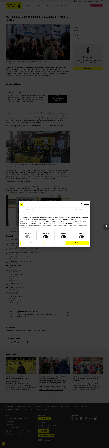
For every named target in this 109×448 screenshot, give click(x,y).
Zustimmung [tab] (30, 209)
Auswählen (54, 243)
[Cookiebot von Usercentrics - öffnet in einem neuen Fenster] (82, 204)
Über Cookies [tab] (78, 209)
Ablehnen (31, 243)
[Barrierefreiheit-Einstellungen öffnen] (106, 226)
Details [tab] (54, 209)
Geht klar (77, 243)
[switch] (45, 237)
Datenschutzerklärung (27, 229)
